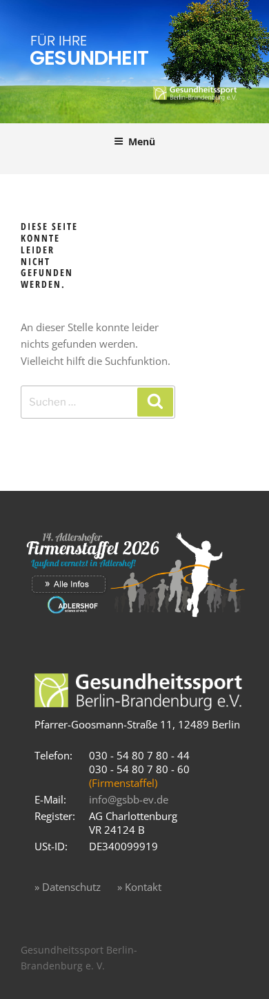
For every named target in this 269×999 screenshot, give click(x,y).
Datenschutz (71, 887)
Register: (54, 816)
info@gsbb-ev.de (128, 799)
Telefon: (53, 755)
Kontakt (143, 887)
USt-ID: (51, 846)
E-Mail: (50, 799)
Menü (141, 141)
